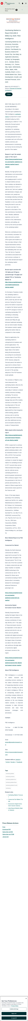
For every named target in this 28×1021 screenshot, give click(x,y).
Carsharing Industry (10, 776)
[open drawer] (25, 3)
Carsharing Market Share (11, 782)
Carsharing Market (10, 773)
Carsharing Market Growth (11, 785)
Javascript (5, 837)
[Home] (8, 3)
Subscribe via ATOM (8, 834)
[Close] (26, 998)
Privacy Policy (14, 1005)
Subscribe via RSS (7, 832)
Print (3, 827)
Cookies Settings (14, 1009)
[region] (14, 1008)
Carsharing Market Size (11, 779)
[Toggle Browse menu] (22, 10)
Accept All (14, 1018)
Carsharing (8, 788)
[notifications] (22, 3)
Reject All (14, 1013)
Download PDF (6, 829)
